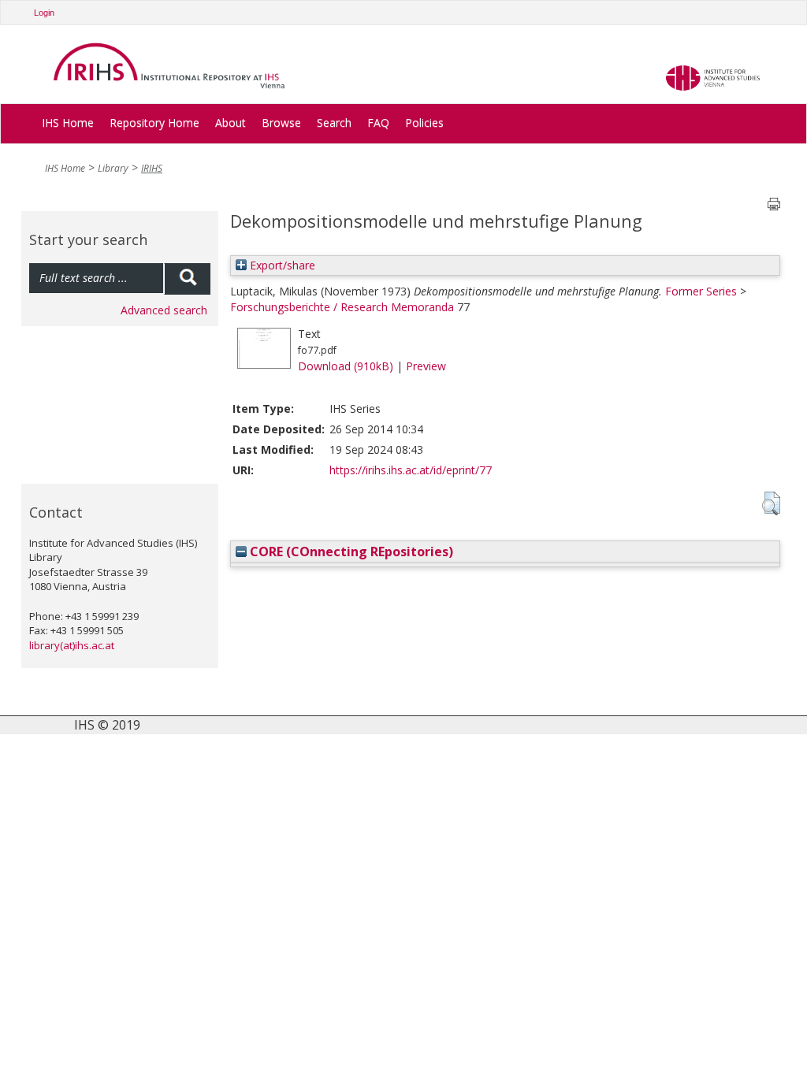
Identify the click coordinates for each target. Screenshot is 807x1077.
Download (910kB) (345, 365)
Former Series (701, 291)
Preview (426, 365)
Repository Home (154, 122)
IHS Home (68, 122)
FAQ (378, 122)
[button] (771, 503)
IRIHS (151, 168)
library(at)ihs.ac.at (71, 645)
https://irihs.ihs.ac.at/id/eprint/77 (410, 469)
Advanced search (164, 310)
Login (44, 12)
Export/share (281, 265)
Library (113, 168)
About (230, 122)
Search (334, 122)
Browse (281, 122)
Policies (424, 122)
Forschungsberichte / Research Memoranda (342, 306)
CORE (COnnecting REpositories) (350, 551)
